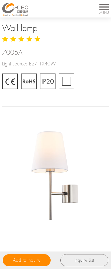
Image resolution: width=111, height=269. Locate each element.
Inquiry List (84, 260)
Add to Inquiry (26, 260)
